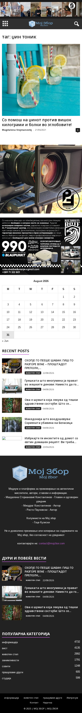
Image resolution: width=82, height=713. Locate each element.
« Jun (5, 340)
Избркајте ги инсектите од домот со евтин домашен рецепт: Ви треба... (51, 440)
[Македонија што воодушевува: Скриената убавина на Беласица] (12, 424)
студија (6, 678)
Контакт (34, 702)
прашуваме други (12, 672)
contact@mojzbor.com (52, 543)
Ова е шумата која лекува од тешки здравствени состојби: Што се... (51, 401)
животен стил (33, 372)
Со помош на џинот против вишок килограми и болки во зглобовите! (37, 122)
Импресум (72, 697)
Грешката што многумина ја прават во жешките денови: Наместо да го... (52, 382)
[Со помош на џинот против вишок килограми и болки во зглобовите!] (41, 80)
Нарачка (47, 702)
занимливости (10, 660)
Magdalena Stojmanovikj (17, 129)
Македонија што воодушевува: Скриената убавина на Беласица (48, 421)
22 (63, 319)
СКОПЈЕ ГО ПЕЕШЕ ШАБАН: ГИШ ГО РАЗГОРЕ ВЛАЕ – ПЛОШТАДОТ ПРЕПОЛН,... (49, 364)
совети (6, 666)
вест (4, 648)
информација (10, 642)
